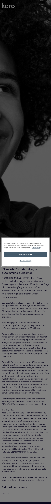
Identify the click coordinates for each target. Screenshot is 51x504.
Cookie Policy (36, 248)
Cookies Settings (25, 261)
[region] (25, 252)
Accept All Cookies (25, 254)
